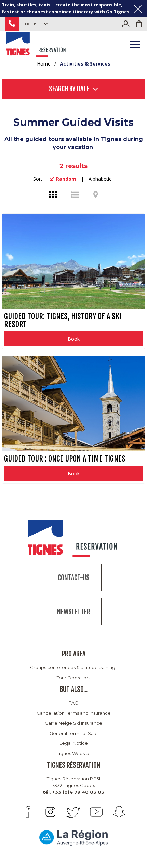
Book (74, 339)
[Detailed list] (75, 194)
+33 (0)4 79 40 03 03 (12, 24)
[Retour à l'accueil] (36, 43)
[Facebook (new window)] (27, 812)
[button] (139, 23)
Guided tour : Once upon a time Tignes (64, 458)
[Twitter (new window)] (73, 812)
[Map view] (95, 194)
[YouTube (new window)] (96, 812)
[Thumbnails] (53, 194)
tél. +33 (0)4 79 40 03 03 (73, 792)
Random (66, 178)
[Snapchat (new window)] (119, 812)
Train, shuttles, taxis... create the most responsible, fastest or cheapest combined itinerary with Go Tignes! (66, 8)
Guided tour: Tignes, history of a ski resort (62, 320)
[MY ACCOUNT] (127, 23)
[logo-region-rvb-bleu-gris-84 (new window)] (73, 837)
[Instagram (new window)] (50, 812)
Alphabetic (100, 178)
